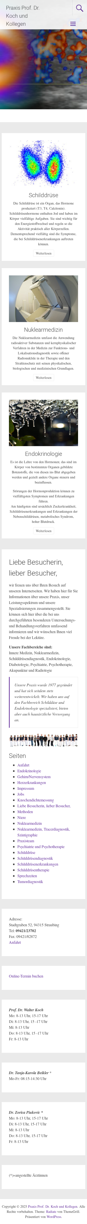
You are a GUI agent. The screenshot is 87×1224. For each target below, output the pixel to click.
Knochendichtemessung (35, 799)
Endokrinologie (43, 453)
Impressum (25, 788)
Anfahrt (23, 764)
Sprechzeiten (27, 875)
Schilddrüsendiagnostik (35, 858)
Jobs (20, 794)
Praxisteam (25, 840)
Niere (21, 817)
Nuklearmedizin (43, 329)
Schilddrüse (43, 195)
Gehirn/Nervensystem (34, 776)
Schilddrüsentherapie (33, 869)
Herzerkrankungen (31, 782)
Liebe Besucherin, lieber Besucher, (44, 805)
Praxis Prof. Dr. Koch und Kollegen (23, 16)
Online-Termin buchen (26, 975)
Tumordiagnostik (30, 881)
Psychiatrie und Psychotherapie (41, 846)
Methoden (25, 811)
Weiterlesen (43, 253)
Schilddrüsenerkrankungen (37, 864)
